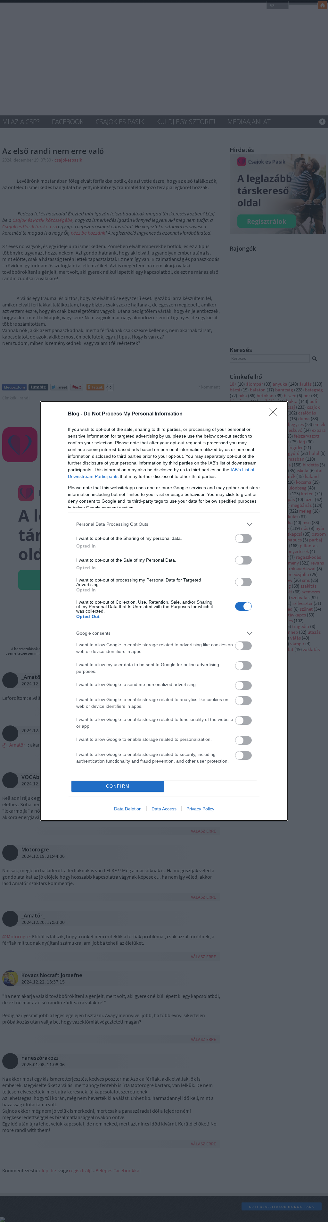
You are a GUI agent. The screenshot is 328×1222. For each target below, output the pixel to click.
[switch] (243, 538)
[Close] (275, 414)
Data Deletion (128, 808)
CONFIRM (118, 786)
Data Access (164, 808)
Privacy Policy (200, 808)
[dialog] (164, 611)
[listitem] (164, 524)
